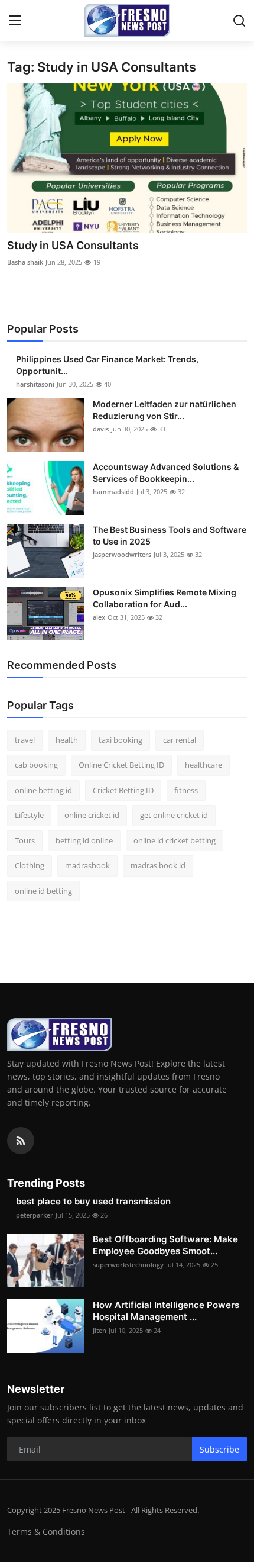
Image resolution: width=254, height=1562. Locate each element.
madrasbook (87, 865)
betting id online (84, 840)
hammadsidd (113, 491)
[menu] (15, 21)
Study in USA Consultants (73, 245)
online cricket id (91, 815)
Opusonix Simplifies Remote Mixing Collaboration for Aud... (164, 598)
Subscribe (219, 1449)
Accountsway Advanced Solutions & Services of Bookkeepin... (166, 473)
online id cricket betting (174, 840)
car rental (179, 740)
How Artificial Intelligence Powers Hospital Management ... (166, 1310)
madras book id (158, 865)
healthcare (203, 764)
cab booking (36, 764)
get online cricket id (174, 815)
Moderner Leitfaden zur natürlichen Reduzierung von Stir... (164, 410)
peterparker (34, 1214)
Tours (25, 840)
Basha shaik (25, 261)
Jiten (99, 1330)
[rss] (20, 1140)
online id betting (43, 890)
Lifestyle (29, 815)
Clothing (29, 865)
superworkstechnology (128, 1264)
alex (99, 617)
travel (25, 740)
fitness (186, 790)
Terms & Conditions (46, 1531)
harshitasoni (35, 383)
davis (101, 428)
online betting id (43, 790)
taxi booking (120, 740)
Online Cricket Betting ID (121, 764)
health (67, 740)
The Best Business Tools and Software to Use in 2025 (169, 535)
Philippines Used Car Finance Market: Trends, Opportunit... (107, 365)
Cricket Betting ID (123, 790)
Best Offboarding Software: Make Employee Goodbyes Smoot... (165, 1245)
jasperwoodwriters (122, 554)
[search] (239, 21)
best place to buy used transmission (93, 1201)
